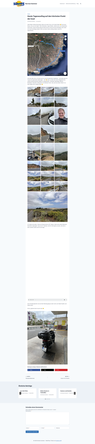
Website (58, 428)
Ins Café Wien (24, 391)
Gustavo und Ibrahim (66, 391)
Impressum (62, 3)
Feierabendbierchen (30, 377)
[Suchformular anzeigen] (81, 4)
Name (28, 428)
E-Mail (43, 428)
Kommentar (29, 411)
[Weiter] (75, 393)
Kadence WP (59, 440)
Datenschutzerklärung (70, 3)
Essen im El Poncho (65, 377)
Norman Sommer (32, 21)
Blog (78, 3)
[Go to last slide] (20, 393)
